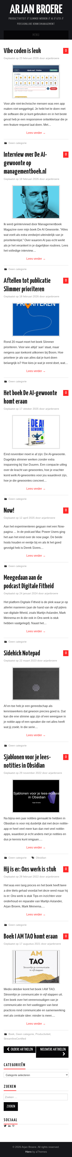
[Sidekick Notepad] (36, 684)
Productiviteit (42, 1034)
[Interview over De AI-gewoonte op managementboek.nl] (36, 202)
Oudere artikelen (21, 1049)
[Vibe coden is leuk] (36, 81)
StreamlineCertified (15, 1038)
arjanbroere (52, 58)
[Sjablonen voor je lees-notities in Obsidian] (36, 796)
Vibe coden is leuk (22, 51)
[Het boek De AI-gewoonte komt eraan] (36, 432)
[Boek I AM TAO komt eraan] (36, 967)
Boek (11, 1034)
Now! (9, 510)
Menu (36, 35)
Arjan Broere (36, 10)
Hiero (28, 1151)
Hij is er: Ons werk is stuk (30, 869)
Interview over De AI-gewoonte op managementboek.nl (25, 163)
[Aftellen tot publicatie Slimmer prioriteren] (36, 320)
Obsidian (41, 857)
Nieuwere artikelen (53, 1049)
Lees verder (36, 132)
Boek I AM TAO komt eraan (31, 936)
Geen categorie (17, 143)
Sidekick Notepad (22, 653)
